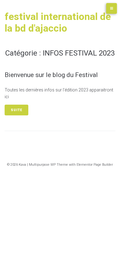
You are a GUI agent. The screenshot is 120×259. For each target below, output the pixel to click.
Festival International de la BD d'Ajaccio (58, 22)
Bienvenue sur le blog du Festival (51, 75)
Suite (16, 110)
